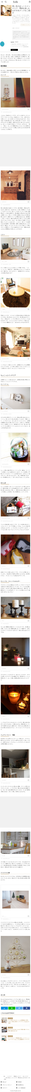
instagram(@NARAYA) (6, 204)
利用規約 (20, 1081)
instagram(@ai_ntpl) (6, 858)
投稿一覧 (13, 49)
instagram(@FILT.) (6, 623)
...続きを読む (26, 46)
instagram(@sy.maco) (6, 977)
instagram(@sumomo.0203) (7, 361)
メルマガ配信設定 (21, 1087)
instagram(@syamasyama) (7, 466)
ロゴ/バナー (4, 1087)
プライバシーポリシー (7, 1084)
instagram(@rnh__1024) (7, 264)
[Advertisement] (15, 150)
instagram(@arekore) (6, 568)
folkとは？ (4, 1081)
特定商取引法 (21, 1084)
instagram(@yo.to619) (6, 671)
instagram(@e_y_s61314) (7, 413)
